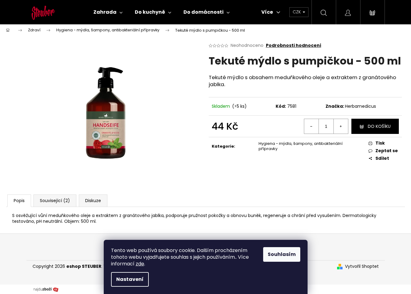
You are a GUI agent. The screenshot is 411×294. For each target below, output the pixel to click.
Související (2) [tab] (55, 201)
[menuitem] (108, 12)
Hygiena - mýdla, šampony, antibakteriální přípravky (301, 146)
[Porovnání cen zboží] (46, 289)
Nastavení (130, 279)
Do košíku (379, 126)
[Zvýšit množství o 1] (340, 126)
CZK (297, 12)
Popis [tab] (19, 201)
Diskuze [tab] (93, 201)
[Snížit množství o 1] (311, 126)
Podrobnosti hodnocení (293, 45)
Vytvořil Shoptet (362, 266)
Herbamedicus (360, 106)
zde (140, 263)
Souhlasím (282, 254)
